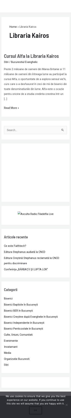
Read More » (11, 108)
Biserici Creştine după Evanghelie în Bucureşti (31, 316)
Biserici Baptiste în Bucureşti (21, 304)
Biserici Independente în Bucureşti (24, 322)
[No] (66, 405)
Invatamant (10, 346)
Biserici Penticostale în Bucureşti (23, 328)
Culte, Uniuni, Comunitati (18, 334)
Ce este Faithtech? (15, 246)
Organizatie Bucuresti (16, 359)
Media (7, 353)
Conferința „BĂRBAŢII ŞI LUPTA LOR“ (26, 269)
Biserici (8, 298)
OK (35, 410)
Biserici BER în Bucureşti (18, 310)
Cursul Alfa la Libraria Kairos (31, 56)
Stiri (6, 62)
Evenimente (11, 340)
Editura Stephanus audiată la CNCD (24, 252)
